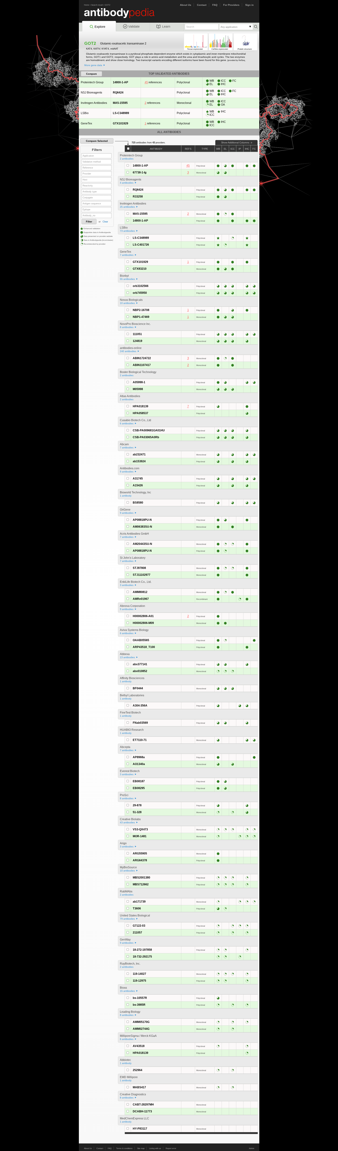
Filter (89, 221)
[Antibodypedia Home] (123, 15)
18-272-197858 (142, 949)
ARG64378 (140, 860)
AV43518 (139, 1046)
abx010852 (140, 671)
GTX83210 (139, 268)
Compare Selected (97, 141)
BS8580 (138, 502)
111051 (137, 334)
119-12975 (139, 980)
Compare (91, 73)
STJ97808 (139, 567)
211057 (137, 932)
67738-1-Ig (139, 172)
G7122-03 (139, 925)
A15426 (138, 485)
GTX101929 (120, 123)
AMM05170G (141, 1021)
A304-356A (140, 705)
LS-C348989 (121, 113)
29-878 (137, 805)
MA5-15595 (120, 102)
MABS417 (139, 1087)
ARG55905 (140, 853)
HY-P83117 (140, 1128)
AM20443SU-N (142, 543)
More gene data (93, 65)
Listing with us (155, 1148)
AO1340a (139, 764)
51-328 (137, 812)
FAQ (214, 5)
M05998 (138, 389)
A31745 (138, 478)
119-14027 (139, 973)
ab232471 (139, 454)
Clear (105, 221)
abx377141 (140, 664)
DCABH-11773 (142, 1111)
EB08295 (139, 788)
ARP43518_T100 (144, 647)
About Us (185, 5)
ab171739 (139, 901)
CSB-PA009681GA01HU (149, 430)
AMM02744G (141, 1028)
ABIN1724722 (142, 358)
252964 (137, 1070)
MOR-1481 (139, 836)
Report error (171, 1148)
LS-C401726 (141, 244)
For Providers (231, 5)
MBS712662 (141, 884)
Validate (134, 26)
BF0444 (138, 688)
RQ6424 (118, 92)
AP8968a (139, 757)
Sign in (249, 5)
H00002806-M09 (143, 622)
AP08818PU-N (142, 519)
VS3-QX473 (140, 829)
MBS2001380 (141, 877)
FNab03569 (140, 722)
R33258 (138, 196)
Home (86, 5)
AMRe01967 (141, 598)
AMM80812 (140, 592)
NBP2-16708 (141, 310)
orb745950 (140, 292)
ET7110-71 (140, 739)
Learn (166, 26)
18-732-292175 (142, 956)
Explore (100, 26)
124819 (137, 340)
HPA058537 (140, 413)
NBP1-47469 (141, 316)
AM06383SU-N (142, 526)
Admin (251, 1148)
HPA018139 (140, 406)
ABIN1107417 (142, 365)
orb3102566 (140, 285)
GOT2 (107, 5)
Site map (141, 1148)
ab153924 (139, 461)
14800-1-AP (120, 82)
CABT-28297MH (143, 1104)
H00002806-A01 (143, 616)
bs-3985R (139, 1004)
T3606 (137, 908)
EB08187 (139, 781)
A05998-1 (139, 382)
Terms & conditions (124, 1148)
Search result (97, 5)
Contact (201, 5)
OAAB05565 (141, 640)
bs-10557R (140, 997)
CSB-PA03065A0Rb (146, 437)
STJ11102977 (141, 574)
